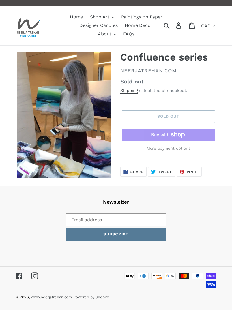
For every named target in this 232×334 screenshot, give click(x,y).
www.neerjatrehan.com (51, 297)
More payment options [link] (168, 148)
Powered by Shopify (91, 297)
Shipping (129, 90)
